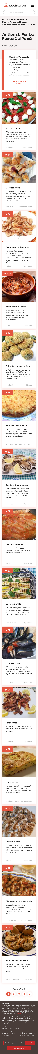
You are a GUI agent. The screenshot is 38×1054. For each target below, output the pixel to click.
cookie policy (18, 1013)
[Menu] (32, 5)
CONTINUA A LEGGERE (19, 83)
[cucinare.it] (15, 4)
